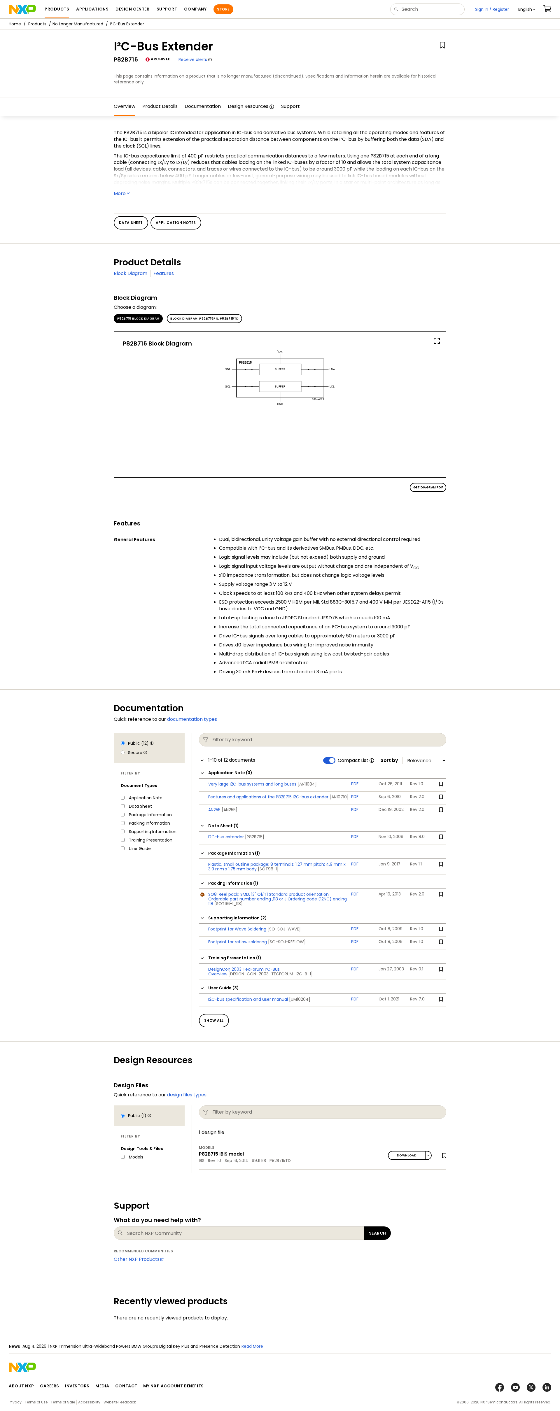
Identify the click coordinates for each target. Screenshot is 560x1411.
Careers (49, 1386)
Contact (126, 1386)
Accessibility (89, 1402)
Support (290, 106)
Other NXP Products (137, 1259)
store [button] (223, 9)
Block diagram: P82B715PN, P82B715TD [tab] (204, 318)
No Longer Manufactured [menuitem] (77, 24)
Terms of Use (36, 1402)
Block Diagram (130, 273)
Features (163, 273)
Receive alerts (192, 59)
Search (377, 1233)
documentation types (192, 719)
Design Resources (248, 106)
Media (102, 1386)
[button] (527, 9)
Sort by (389, 760)
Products (37, 24)
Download (406, 1155)
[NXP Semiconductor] (22, 9)
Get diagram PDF (428, 487)
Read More (252, 1346)
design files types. (187, 1094)
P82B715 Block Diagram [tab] (138, 318)
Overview (124, 106)
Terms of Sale (63, 1402)
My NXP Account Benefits (173, 1386)
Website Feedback (120, 1402)
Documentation (203, 106)
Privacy (15, 1402)
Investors (77, 1386)
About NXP (21, 1386)
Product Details (160, 106)
